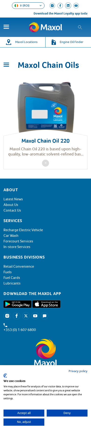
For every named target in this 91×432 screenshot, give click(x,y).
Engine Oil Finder (71, 42)
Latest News (13, 199)
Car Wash (11, 236)
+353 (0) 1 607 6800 (20, 330)
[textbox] (46, 293)
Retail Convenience (19, 266)
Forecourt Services (18, 241)
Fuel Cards (12, 278)
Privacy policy (78, 371)
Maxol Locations (26, 42)
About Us (11, 205)
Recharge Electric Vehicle (23, 230)
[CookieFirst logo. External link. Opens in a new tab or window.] (5, 376)
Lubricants (12, 283)
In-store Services (17, 247)
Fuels (8, 272)
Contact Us (12, 210)
